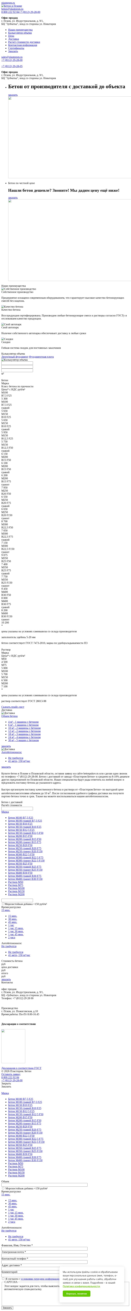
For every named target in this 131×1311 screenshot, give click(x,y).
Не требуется (15, 758)
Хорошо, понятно (76, 1293)
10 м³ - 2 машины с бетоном (24, 728)
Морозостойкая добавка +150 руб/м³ (26, 904)
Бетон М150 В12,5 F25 (21, 829)
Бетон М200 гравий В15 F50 (24, 839)
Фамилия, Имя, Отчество (17, 1245)
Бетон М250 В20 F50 (20, 845)
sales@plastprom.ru (12, 57)
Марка (5, 811)
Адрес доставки (11, 1265)
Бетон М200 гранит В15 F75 (24, 842)
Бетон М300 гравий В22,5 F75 (25, 857)
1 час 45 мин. (16, 934)
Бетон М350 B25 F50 (20, 863)
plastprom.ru (8, 2)
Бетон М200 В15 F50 (20, 836)
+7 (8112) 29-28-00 (29, 12)
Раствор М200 (16, 894)
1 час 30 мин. (16, 931)
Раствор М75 (15, 885)
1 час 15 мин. (16, 928)
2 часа (11, 937)
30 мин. (12, 919)
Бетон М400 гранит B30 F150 (25, 879)
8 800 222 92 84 (10, 12)
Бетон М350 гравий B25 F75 (24, 866)
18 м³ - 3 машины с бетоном (24, 734)
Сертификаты (16, 48)
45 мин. (12, 922)
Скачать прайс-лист (12, 706)
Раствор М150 (16, 891)
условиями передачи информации (40, 1278)
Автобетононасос (11, 752)
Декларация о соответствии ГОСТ (21, 1068)
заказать (13, 94)
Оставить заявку (10, 1074)
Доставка (13, 38)
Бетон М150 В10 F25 (20, 823)
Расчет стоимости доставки (24, 42)
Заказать (13, 51)
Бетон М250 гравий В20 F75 (24, 848)
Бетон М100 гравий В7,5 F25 (25, 820)
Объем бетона (9, 716)
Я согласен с (32, 1278)
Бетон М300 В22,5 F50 (21, 854)
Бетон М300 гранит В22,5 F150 (26, 860)
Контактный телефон (14, 1258)
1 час (11, 925)
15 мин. (5, 910)
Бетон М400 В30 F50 (20, 872)
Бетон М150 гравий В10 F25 (24, 826)
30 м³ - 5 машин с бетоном (23, 740)
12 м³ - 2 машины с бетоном (24, 731)
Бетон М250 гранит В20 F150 (25, 851)
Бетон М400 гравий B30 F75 (24, 875)
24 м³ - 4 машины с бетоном (24, 737)
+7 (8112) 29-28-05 (12, 66)
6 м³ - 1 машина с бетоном (23, 724)
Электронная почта (13, 1252)
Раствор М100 (16, 888)
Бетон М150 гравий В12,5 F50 (25, 833)
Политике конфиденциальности (81, 1286)
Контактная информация (22, 45)
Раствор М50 (15, 882)
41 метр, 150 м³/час (19, 761)
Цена (11, 35)
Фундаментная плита (41, 356)
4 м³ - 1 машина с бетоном (23, 721)
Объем (5, 1181)
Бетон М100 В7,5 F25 (20, 817)
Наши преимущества (20, 29)
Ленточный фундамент (14, 356)
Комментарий (9, 1271)
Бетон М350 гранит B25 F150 (25, 869)
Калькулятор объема (20, 32)
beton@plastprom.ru (12, 8)
